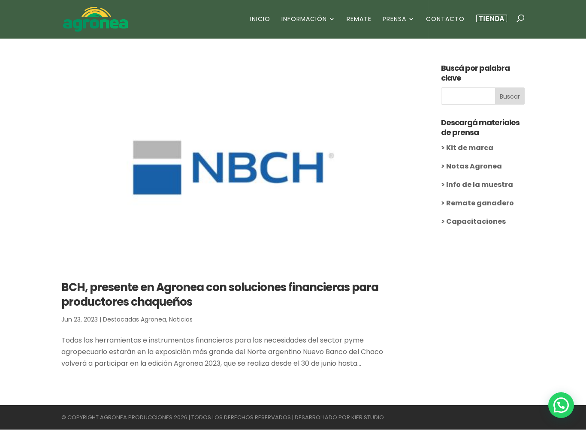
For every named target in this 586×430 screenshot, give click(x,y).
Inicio (260, 19)
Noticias (181, 319)
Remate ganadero (480, 203)
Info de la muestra (479, 184)
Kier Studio (367, 417)
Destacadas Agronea (134, 319)
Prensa (394, 19)
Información (304, 19)
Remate (359, 19)
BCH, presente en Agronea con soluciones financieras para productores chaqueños (219, 295)
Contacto (445, 19)
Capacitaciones (476, 221)
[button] (561, 405)
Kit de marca (469, 148)
